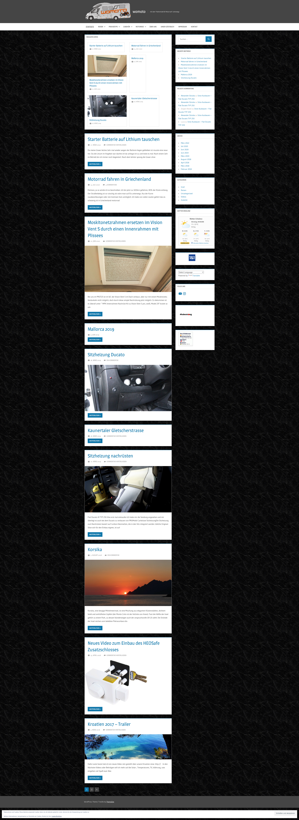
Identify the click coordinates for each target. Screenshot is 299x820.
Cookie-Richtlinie (57, 816)
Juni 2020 (185, 149)
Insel (183, 187)
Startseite (90, 27)
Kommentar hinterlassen (116, 145)
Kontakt (194, 27)
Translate (196, 275)
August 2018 (186, 159)
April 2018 (185, 162)
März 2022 (185, 143)
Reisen (100, 27)
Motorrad (140, 27)
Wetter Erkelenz (196, 219)
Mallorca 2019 (137, 58)
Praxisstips (113, 27)
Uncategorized (187, 193)
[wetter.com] (185, 243)
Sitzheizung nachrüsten (110, 456)
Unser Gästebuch (167, 27)
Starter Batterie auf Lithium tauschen (106, 45)
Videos (183, 197)
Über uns (153, 27)
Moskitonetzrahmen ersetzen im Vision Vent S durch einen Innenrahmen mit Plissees (106, 83)
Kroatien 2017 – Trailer (109, 724)
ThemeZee (110, 802)
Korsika (95, 549)
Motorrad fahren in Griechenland (146, 45)
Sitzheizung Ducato (97, 120)
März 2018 (185, 166)
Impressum (182, 27)
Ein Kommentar (112, 360)
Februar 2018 (186, 169)
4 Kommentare (111, 185)
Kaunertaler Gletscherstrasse (144, 98)
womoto (139, 11)
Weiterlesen (94, 164)
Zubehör (126, 27)
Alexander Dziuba (188, 95)
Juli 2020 (184, 146)
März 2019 (185, 156)
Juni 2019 (185, 153)
